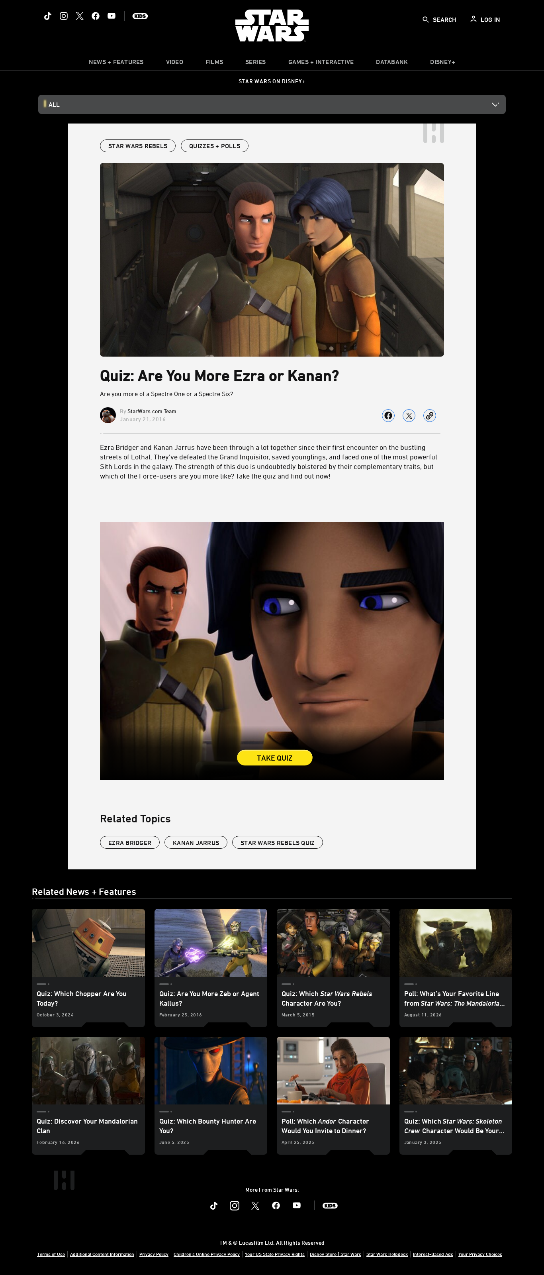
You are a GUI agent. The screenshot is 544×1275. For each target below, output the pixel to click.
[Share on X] (409, 415)
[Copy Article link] (429, 415)
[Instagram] (64, 16)
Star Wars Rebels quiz (278, 842)
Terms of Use (51, 1254)
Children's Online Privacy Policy (207, 1254)
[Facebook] (96, 16)
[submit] (426, 19)
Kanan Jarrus (196, 842)
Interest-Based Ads (433, 1254)
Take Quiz (275, 758)
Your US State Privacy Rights (275, 1254)
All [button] (54, 104)
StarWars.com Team (151, 411)
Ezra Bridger (129, 842)
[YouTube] (111, 16)
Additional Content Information (102, 1254)
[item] (116, 64)
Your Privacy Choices (480, 1254)
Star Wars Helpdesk (387, 1254)
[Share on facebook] (388, 415)
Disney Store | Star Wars (335, 1254)
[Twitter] (80, 16)
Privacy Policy (153, 1254)
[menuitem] (174, 64)
